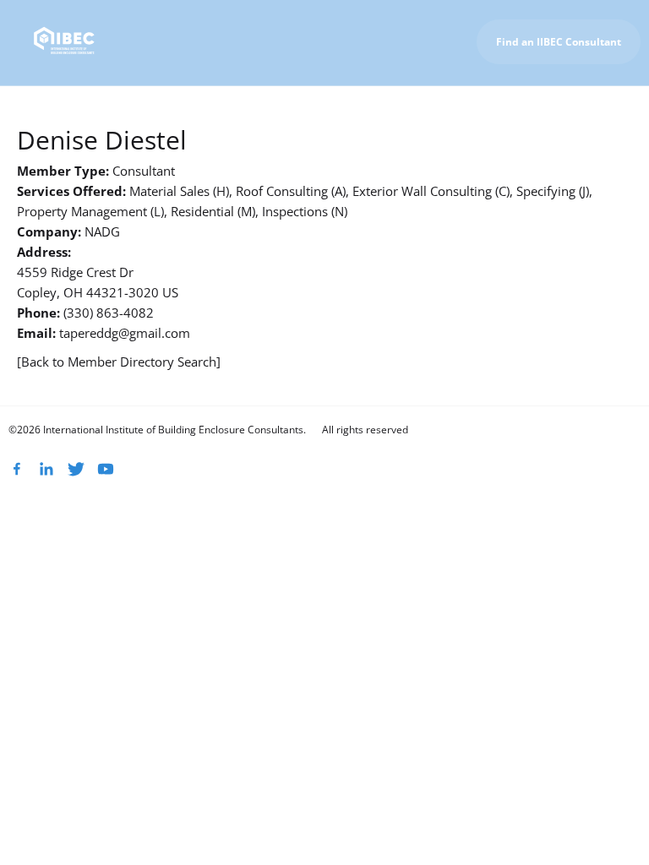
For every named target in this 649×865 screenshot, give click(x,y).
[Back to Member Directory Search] (119, 361)
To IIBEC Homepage (577, 105)
